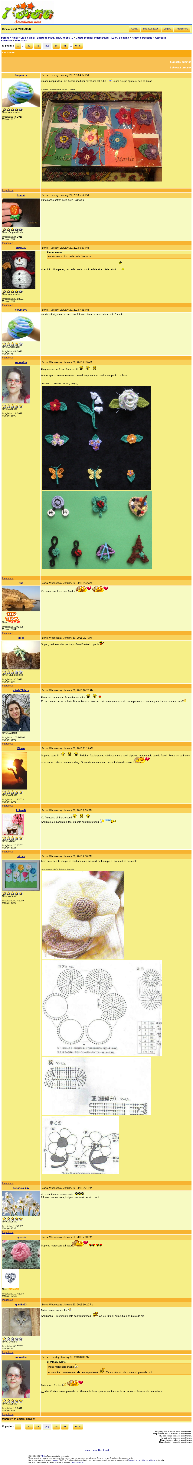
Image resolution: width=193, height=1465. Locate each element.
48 (37, 46)
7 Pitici (43, 1456)
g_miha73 (21, 1304)
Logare (167, 29)
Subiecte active (151, 29)
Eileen (21, 748)
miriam (21, 856)
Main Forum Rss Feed (96, 1450)
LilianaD (21, 810)
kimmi (21, 195)
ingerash (21, 1237)
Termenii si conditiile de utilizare (141, 1460)
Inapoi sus (7, 190)
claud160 (21, 247)
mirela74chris (21, 690)
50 (56, 46)
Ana (21, 583)
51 (65, 46)
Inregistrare (182, 29)
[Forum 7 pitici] (27, 23)
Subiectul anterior (180, 61)
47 (29, 46)
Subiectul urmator (180, 67)
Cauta (134, 29)
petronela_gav (21, 1188)
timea (21, 637)
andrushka (21, 362)
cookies (55, 1460)
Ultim (77, 46)
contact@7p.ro (77, 1462)
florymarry (21, 75)
